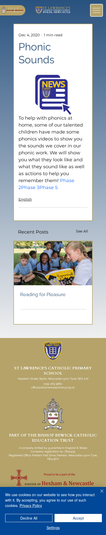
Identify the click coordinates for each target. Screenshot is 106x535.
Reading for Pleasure (43, 294)
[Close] (99, 494)
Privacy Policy (31, 505)
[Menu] (96, 10)
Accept (78, 518)
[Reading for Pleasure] (53, 263)
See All (82, 231)
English (25, 199)
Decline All (28, 518)
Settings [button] (53, 527)
